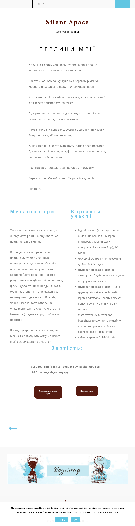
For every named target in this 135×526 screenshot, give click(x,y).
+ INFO (61, 519)
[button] (13, 3)
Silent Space (67, 21)
